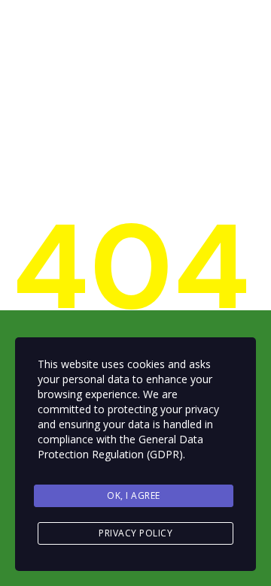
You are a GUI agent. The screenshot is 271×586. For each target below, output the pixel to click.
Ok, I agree (133, 495)
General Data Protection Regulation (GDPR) (120, 446)
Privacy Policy (135, 533)
